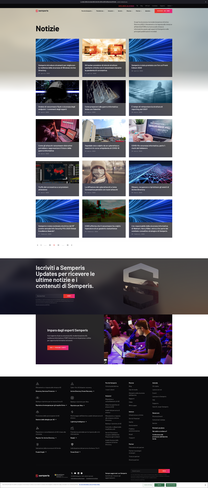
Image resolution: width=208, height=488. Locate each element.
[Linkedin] (78, 473)
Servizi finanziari (134, 418)
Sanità (131, 422)
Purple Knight (40, 452)
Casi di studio (133, 390)
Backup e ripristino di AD (113, 423)
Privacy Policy (67, 301)
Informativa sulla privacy (78, 478)
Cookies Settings (148, 484)
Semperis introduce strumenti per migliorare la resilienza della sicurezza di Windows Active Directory (57, 67)
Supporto (162, 5)
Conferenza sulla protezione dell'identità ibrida (159, 437)
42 (58, 245)
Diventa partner (134, 460)
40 (50, 245)
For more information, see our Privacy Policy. (89, 484)
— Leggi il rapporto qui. (104, 1)
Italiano (169, 5)
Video (131, 402)
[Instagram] (82, 473)
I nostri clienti (109, 390)
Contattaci (155, 5)
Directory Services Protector (45, 391)
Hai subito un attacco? (159, 431)
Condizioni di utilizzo (92, 478)
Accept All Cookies (171, 484)
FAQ (153, 400)
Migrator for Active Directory (45, 438)
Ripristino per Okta (77, 405)
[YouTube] (75, 473)
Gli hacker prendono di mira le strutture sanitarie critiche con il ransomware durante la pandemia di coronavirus (103, 67)
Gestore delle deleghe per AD (45, 419)
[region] (104, 485)
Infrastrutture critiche (136, 415)
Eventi (154, 393)
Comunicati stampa (158, 420)
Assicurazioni (133, 425)
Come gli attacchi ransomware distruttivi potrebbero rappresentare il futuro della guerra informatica (55, 148)
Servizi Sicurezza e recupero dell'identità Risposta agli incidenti (112, 435)
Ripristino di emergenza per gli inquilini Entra (50, 405)
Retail (131, 434)
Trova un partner (134, 456)
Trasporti (132, 438)
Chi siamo (155, 386)
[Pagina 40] (37, 245)
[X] (72, 473)
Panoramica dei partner (136, 447)
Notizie (154, 423)
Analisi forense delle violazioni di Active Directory (111, 442)
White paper (133, 405)
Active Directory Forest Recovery (81, 391)
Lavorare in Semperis (159, 396)
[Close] (205, 485)
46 (67, 245)
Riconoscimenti (157, 416)
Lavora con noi (157, 390)
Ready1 (73, 438)
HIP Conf (147, 5)
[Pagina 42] (71, 245)
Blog (141, 5)
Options (159, 484)
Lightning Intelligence (78, 422)
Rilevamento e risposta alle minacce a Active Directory (112, 418)
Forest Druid (75, 452)
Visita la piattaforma (111, 386)
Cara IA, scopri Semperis (160, 407)
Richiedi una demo (158, 428)
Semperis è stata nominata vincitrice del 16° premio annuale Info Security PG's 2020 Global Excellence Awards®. (57, 228)
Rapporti (131, 398)
